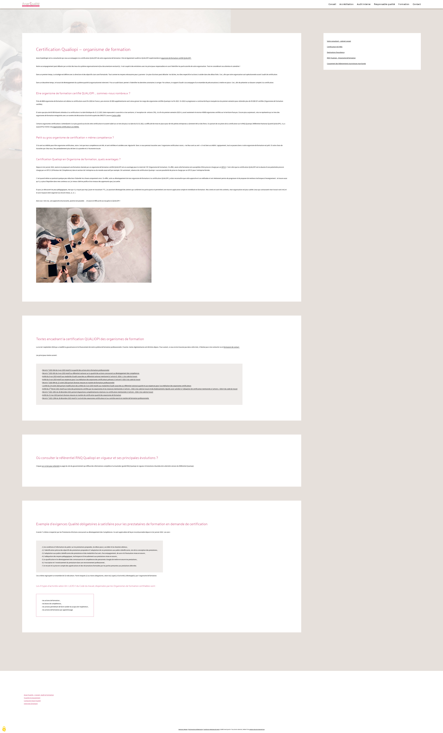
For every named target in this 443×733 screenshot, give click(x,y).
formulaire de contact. (232, 347)
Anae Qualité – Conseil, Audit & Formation (39, 695)
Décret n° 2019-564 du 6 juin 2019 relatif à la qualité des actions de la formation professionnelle (75, 370)
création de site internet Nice (257, 729)
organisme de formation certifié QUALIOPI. (176, 58)
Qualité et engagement (32, 698)
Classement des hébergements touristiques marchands (346, 64)
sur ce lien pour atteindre (51, 466)
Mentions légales (182, 729)
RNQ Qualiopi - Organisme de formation (341, 58)
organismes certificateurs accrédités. (66, 127)
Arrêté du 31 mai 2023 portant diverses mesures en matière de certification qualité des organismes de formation (81, 395)
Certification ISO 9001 (334, 47)
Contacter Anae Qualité (32, 701)
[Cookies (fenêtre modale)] (4, 729)
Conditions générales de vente (211, 729)
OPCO (223, 167)
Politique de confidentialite (195, 729)
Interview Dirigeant (31, 704)
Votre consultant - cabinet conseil (339, 41)
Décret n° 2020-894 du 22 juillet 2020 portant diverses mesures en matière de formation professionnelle (78, 383)
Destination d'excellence (335, 52)
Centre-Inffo (116, 115)
